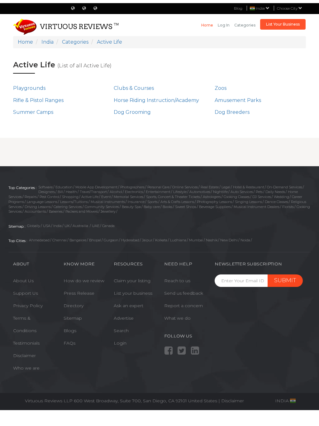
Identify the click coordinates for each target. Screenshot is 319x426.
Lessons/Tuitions (74, 202)
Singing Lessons (248, 202)
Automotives (199, 192)
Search (121, 330)
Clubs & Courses (134, 88)
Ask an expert (128, 305)
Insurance (136, 202)
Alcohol (116, 192)
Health (71, 192)
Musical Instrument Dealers (256, 207)
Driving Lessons (38, 207)
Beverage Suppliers (215, 207)
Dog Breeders (232, 112)
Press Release (79, 293)
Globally (33, 226)
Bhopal (95, 240)
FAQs (69, 343)
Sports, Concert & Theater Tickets (173, 197)
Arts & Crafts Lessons (177, 202)
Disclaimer (24, 355)
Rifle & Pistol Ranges (38, 100)
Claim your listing (132, 280)
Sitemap (73, 318)
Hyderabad (130, 240)
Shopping (70, 197)
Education (64, 187)
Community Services (102, 207)
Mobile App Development (96, 187)
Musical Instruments (108, 202)
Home (207, 25)
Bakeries (56, 211)
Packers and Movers (81, 211)
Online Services (185, 187)
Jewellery (108, 211)
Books (167, 207)
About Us (23, 280)
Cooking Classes (237, 197)
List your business (133, 293)
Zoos (220, 88)
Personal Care (158, 187)
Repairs (31, 197)
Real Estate (210, 187)
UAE (95, 226)
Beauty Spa (131, 207)
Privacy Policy (28, 305)
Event (106, 197)
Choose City (287, 8)
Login (120, 343)
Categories (244, 25)
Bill (60, 192)
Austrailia (81, 226)
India (57, 226)
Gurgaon (111, 240)
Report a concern (183, 305)
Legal (225, 187)
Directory (73, 305)
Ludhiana (178, 240)
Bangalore (77, 240)
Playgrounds (29, 88)
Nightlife (220, 192)
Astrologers (212, 197)
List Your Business (283, 24)
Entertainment (158, 192)
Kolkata (161, 240)
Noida (245, 240)
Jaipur (147, 240)
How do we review (84, 280)
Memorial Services (128, 197)
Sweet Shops (185, 207)
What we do (177, 318)
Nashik (211, 240)
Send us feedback (183, 293)
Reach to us (177, 280)
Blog (238, 8)
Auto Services (242, 192)
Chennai (59, 240)
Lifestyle (180, 192)
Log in (224, 25)
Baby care (152, 207)
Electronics (134, 192)
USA (46, 226)
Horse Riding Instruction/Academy (156, 100)
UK (67, 226)
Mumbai (196, 240)
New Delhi (229, 240)
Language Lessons (42, 202)
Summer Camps (33, 112)
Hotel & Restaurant (248, 187)
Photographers (132, 187)
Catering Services (68, 207)
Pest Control (49, 197)
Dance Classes (276, 202)
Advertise (124, 318)
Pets (259, 192)
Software (45, 187)
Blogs (70, 330)
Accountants (35, 211)
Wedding (281, 197)
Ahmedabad (39, 240)
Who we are (26, 368)
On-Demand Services (284, 187)
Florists (288, 207)
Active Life (89, 197)
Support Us (25, 293)
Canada (108, 226)
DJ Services (261, 197)
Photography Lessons (214, 202)
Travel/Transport (93, 192)
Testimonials (26, 343)
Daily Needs (275, 192)
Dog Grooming (132, 112)
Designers (46, 192)
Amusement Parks (238, 100)
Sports (152, 202)
